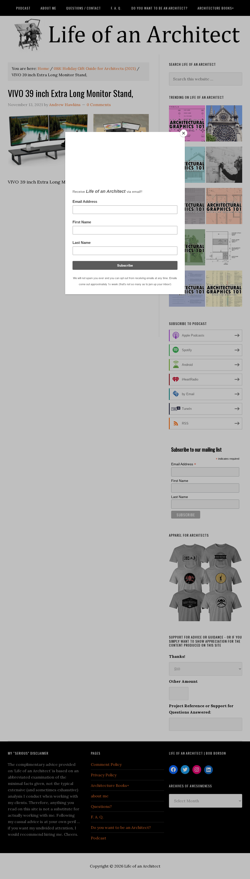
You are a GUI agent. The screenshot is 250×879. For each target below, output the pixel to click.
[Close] (183, 133)
